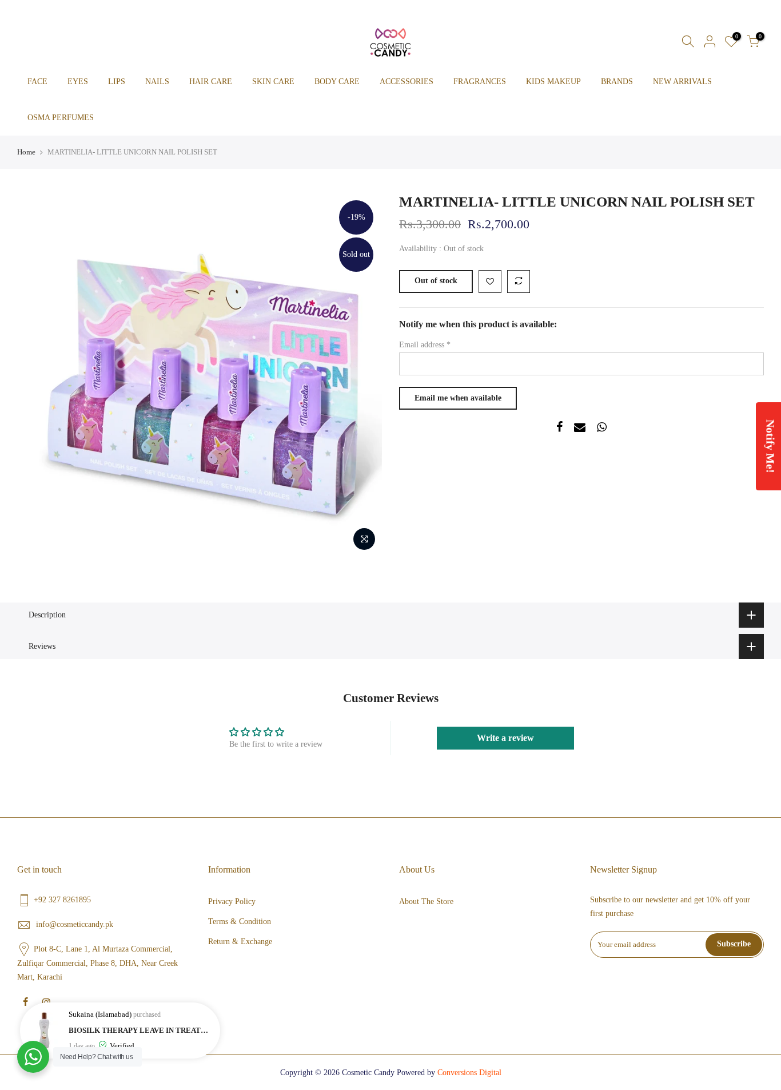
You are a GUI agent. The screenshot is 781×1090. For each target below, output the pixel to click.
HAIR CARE (210, 81)
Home (26, 152)
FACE (37, 81)
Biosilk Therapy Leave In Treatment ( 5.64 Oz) (141, 1030)
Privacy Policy (232, 901)
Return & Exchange (240, 941)
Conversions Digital (469, 1072)
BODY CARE (337, 81)
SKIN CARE (273, 81)
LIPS (116, 81)
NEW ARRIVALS (682, 81)
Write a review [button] (505, 738)
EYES (77, 81)
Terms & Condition (239, 921)
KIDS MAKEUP (553, 81)
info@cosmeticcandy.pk (74, 924)
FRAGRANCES (479, 81)
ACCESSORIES (406, 81)
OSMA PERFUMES (60, 117)
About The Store (426, 901)
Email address (425, 344)
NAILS (157, 81)
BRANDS (617, 81)
